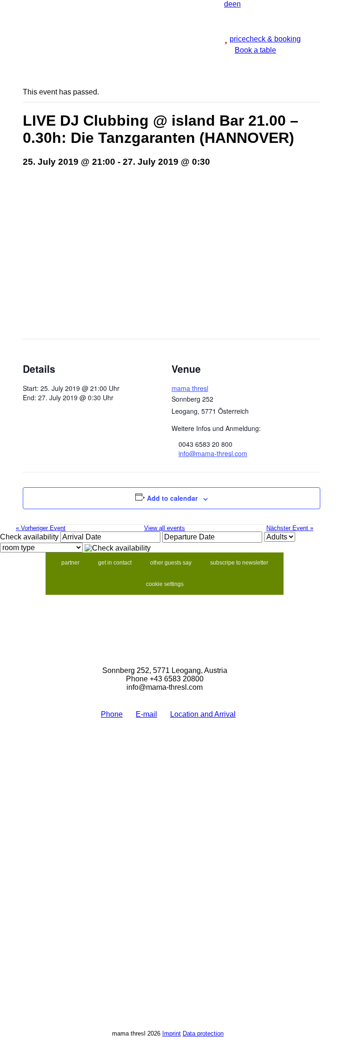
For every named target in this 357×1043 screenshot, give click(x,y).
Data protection (203, 1033)
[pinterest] (268, 4)
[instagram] (253, 4)
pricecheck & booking (265, 39)
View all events (164, 528)
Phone (112, 714)
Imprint (171, 1033)
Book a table (255, 50)
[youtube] (260, 4)
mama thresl (190, 388)
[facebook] (245, 4)
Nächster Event (289, 528)
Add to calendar (172, 498)
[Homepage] (171, 4)
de (228, 4)
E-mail (146, 714)
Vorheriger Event (41, 528)
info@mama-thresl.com (212, 453)
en (236, 4)
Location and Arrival (203, 714)
